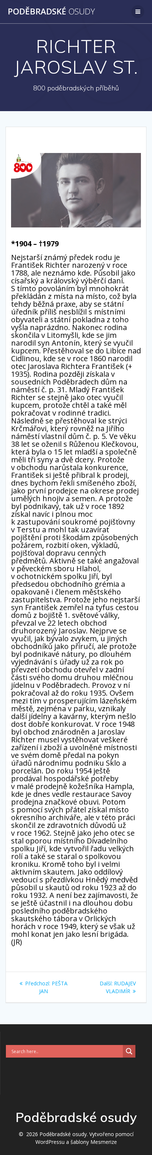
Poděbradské (51, 11)
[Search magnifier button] (129, 1051)
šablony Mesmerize (93, 1141)
